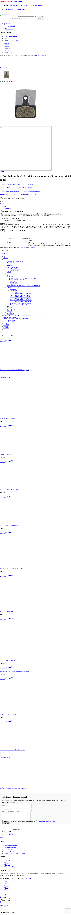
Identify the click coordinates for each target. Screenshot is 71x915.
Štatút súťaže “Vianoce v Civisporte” (15, 853)
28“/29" (5, 258)
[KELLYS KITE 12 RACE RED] (35, 594)
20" (8, 273)
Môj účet (7, 865)
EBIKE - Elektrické (12, 320)
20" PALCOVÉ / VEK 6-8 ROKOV (20, 298)
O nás (6, 888)
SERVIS (7, 48)
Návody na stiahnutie (11, 851)
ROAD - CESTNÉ (12, 309)
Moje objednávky (10, 867)
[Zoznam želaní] (2, 172)
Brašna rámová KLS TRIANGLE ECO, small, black (14, 671)
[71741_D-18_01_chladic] (6, 79)
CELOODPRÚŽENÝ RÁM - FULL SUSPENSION (21, 278)
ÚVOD (7, 44)
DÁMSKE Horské (15, 269)
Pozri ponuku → (18, 1)
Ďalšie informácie (8, 208)
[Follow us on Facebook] (0, 838)
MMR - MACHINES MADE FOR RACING (16, 318)
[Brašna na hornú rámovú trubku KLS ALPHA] (35, 736)
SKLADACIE (14, 283)
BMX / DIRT (10, 276)
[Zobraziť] (1, 3)
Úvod (37, 55)
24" (4, 253)
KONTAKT (8, 52)
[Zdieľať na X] (0, 203)
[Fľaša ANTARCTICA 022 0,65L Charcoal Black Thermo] (1, 185)
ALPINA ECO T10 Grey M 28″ (9, 418)
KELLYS (33, 247)
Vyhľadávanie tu (13, 18)
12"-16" (9, 272)
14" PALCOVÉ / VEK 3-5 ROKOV (20, 295)
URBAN (9, 265)
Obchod (7, 860)
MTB (8, 306)
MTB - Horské (11, 321)
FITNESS (13, 281)
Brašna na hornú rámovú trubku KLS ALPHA (12, 750)
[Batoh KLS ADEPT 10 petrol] (35, 696)
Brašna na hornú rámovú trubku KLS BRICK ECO (14, 788)
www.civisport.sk (8, 834)
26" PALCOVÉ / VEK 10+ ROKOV (20, 301)
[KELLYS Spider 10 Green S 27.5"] (35, 511)
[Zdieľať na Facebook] (2, 203)
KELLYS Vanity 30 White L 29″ (9, 489)
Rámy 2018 (6, 326)
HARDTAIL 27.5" (12, 290)
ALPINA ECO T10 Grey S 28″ (8, 660)
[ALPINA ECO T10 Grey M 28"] (35, 398)
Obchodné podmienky (11, 845)
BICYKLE (8, 38)
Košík (6, 863)
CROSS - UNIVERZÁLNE (15, 261)
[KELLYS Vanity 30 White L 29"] (35, 476)
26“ (4, 255)
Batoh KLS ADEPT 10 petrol (8, 714)
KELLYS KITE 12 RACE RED (9, 611)
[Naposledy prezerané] (5, 895)
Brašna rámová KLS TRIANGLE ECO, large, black (14, 370)
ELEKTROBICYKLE (9, 317)
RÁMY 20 (6, 325)
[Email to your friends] (4, 203)
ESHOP (7, 46)
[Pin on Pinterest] (3, 203)
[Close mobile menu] (0, 904)
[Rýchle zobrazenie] (12, 341)
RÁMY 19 (6, 323)
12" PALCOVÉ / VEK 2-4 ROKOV (20, 293)
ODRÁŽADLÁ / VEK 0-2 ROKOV (20, 304)
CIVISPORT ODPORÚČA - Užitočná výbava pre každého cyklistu (22, 315)
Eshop (7, 883)
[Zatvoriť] (0, 248)
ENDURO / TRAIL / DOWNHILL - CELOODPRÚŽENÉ (23, 286)
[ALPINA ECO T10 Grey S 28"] (35, 639)
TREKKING (11, 264)
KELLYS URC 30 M (6, 454)
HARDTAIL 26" (11, 289)
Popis (4, 206)
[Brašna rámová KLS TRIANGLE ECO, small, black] (35, 669)
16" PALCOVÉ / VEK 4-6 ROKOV (20, 297)
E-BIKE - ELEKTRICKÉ (14, 262)
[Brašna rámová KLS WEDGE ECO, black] (35, 551)
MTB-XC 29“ (14, 270)
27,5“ (4, 256)
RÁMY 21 (6, 328)
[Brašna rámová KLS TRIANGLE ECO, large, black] (35, 355)
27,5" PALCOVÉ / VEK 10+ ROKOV (21, 303)
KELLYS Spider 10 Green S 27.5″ (9, 525)
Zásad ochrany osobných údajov (46, 821)
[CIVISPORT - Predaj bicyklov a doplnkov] (4, 15)
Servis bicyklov (23, 5)
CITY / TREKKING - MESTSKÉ (16, 279)
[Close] (1, 900)
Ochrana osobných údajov (12, 849)
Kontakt (7, 890)
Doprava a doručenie (11, 847)
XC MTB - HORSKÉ (13, 267)
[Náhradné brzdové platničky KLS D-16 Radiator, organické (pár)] (1, 191)
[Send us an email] (2, 838)
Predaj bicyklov (13, 5)
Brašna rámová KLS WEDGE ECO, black (12, 568)
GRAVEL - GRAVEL (13, 287)
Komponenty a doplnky (35, 5)
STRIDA (9, 311)
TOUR (9, 312)
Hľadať (39, 18)
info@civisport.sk (8, 833)
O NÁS (7, 50)
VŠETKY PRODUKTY (12, 40)
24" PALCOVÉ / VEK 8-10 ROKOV (21, 300)
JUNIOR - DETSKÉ (13, 292)
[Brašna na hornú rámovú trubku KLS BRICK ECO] (35, 772)
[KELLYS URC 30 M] (35, 440)
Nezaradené (44, 55)
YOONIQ (13, 284)
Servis (7, 886)
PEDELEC (10, 307)
